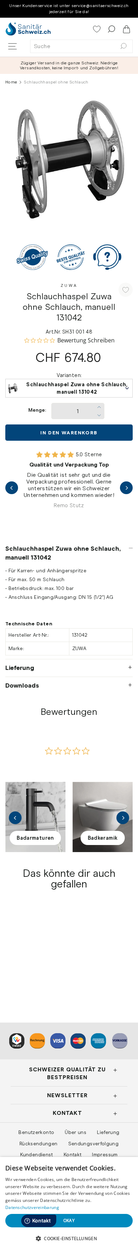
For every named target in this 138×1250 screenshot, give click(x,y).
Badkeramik (103, 838)
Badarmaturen (35, 838)
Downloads (22, 685)
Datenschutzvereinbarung (32, 1207)
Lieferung (19, 668)
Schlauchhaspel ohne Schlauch (29, 965)
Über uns (75, 1132)
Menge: (37, 410)
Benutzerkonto (36, 1132)
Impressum (104, 1154)
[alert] (69, 1203)
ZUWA (69, 285)
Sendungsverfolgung (93, 1143)
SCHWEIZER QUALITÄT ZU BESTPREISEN (67, 1073)
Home (11, 82)
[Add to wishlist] (126, 290)
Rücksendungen (38, 1143)
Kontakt (73, 1154)
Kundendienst (36, 1154)
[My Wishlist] (97, 30)
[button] (69, 1238)
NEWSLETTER (67, 1095)
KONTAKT (67, 1113)
